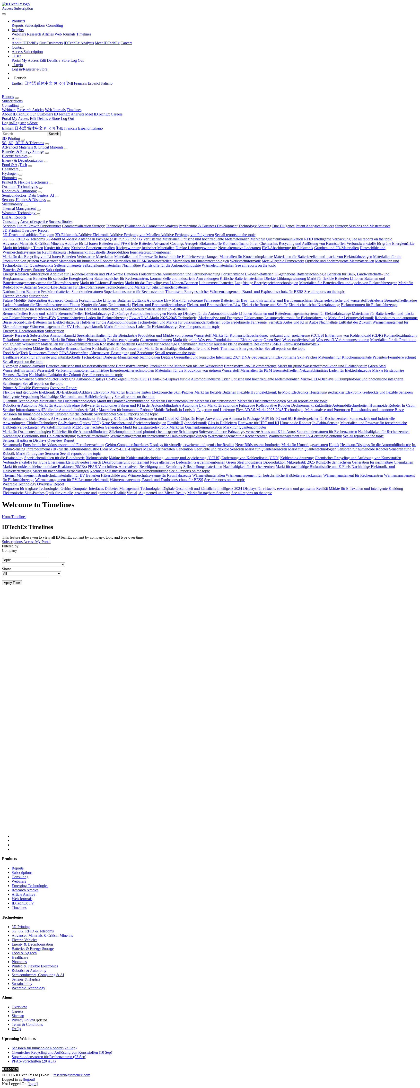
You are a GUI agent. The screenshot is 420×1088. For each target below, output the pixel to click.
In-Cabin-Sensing (325, 423)
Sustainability (12, 204)
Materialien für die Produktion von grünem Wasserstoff (197, 370)
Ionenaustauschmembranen (150, 252)
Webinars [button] (9, 110)
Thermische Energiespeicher (187, 292)
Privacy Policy (23, 1020)
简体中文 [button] (35, 128)
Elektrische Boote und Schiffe (265, 305)
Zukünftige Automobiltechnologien (139, 313)
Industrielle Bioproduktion (108, 252)
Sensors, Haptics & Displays (24, 200)
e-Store (64, 60)
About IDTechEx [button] (15, 114)
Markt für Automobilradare (59, 405)
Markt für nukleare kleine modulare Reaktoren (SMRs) (240, 344)
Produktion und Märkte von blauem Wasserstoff (174, 335)
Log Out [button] (67, 118)
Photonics (9, 178)
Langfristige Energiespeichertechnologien (266, 283)
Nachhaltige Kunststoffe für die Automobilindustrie (161, 265)
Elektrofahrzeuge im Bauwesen (27, 309)
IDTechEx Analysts (79, 43)
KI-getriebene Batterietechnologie (300, 274)
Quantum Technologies (20, 186)
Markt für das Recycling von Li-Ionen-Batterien (39, 256)
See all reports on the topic (235, 235)
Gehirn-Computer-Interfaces (127, 445)
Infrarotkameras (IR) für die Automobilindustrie (52, 410)
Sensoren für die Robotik (73, 414)
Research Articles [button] (30, 110)
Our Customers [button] (41, 114)
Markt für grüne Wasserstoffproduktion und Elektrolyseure (217, 340)
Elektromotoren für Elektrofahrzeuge (369, 305)
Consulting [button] (10, 105)
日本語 (30, 83)
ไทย (69, 83)
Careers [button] (116, 114)
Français (80, 83)
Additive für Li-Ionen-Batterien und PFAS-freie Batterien (109, 243)
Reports (18, 25)
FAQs (16, 1029)
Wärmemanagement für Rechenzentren (238, 436)
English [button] (8, 128)
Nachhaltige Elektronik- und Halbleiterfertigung (77, 397)
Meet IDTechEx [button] (97, 114)
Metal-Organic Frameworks (283, 261)
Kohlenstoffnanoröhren (240, 243)
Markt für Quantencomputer (171, 401)
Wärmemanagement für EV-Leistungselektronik (66, 327)
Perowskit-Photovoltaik (301, 344)
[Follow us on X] (215, 716)
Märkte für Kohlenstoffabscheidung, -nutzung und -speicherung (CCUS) (268, 335)
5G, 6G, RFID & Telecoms (23, 143)
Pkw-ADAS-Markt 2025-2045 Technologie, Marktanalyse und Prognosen (186, 318)
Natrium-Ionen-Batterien (21, 292)
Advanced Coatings (168, 243)
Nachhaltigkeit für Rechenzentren (117, 348)
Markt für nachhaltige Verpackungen (61, 471)
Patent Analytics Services (315, 226)
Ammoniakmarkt (63, 335)
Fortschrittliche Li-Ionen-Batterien (247, 274)
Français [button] (70, 128)
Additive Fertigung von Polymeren (187, 235)
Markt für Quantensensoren (215, 401)
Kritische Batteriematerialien (93, 248)
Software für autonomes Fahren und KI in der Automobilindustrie (131, 405)
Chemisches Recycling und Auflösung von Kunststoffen (302, 243)
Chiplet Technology (41, 423)
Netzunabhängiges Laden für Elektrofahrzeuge (92, 318)
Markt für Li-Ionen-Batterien (102, 283)
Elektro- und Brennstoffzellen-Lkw (214, 305)
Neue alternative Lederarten (239, 248)
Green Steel (272, 340)
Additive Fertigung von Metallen (134, 235)
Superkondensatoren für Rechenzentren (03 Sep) (49, 1057)
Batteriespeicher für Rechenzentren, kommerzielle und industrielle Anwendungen (156, 278)
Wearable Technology (18, 213)
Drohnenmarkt (119, 305)
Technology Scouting (254, 226)
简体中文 (44, 83)
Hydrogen (10, 173)
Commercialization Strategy (83, 226)
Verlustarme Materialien (161, 239)
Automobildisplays (90, 379)
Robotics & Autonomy (19, 191)
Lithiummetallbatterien (216, 283)
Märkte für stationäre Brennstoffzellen (62, 348)
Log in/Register (23, 69)
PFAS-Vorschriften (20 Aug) (34, 1061)
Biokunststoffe (210, 243)
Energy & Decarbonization (22, 160)
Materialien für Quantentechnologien (201, 261)
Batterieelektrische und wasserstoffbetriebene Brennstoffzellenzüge (365, 300)
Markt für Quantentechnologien (261, 401)
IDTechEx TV (23, 903)
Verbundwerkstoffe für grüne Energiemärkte (380, 243)
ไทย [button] (59, 128)
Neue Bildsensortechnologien (257, 445)
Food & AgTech (14, 165)
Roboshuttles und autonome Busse (377, 410)
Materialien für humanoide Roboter (86, 261)
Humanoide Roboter (385, 405)
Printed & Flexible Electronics (25, 182)
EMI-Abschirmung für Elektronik (287, 248)
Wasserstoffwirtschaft (298, 340)
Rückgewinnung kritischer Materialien (145, 248)
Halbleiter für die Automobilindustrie (108, 322)
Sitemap (18, 1016)
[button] (18, 21)
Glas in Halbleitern (222, 423)
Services (9, 226)
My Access (30, 60)
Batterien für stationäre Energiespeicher (63, 278)
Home (6, 517)
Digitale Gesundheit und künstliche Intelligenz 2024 (201, 357)
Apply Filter (12, 583)
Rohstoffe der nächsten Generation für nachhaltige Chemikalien (148, 344)
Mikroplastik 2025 (301, 462)
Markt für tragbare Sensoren (37, 453)
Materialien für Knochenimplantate (246, 256)
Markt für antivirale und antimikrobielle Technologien (61, 357)
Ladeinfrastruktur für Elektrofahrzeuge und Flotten (41, 305)
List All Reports (14, 217)
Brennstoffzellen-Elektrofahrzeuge (84, 313)
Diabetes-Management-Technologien (131, 357)
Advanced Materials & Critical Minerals (32, 147)
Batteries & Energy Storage (23, 151)
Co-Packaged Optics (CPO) (127, 379)
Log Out (77, 60)
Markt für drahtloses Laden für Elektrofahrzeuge (141, 327)
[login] (32, 1084)
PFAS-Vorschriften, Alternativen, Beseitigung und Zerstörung (106, 353)
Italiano (107, 83)
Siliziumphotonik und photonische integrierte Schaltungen (153, 432)
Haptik (334, 445)
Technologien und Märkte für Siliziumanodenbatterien (147, 287)
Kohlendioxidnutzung (400, 335)
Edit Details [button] (39, 118)
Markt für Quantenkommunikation (276, 239)
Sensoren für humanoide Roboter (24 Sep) (44, 1048)
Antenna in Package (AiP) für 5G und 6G (110, 239)
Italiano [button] (97, 128)
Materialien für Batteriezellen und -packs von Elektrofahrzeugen (323, 256)
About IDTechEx (25, 43)
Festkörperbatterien (55, 292)
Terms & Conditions (27, 1024)
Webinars (19, 34)
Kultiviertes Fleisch (43, 353)
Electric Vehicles (14, 156)
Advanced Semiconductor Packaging (46, 379)
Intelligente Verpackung (332, 239)
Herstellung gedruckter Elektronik (335, 392)
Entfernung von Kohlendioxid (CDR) (354, 335)
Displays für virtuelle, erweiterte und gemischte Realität (191, 445)
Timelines (83, 34)
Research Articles (40, 34)
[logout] (29, 1079)
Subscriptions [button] (12, 101)
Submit (54, 134)
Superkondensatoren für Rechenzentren (134, 292)
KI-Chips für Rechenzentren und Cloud (144, 418)
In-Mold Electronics (293, 392)
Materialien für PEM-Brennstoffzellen (143, 261)
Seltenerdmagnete (67, 265)
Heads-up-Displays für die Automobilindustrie (202, 313)
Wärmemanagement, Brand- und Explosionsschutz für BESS (256, 292)
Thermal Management (19, 208)
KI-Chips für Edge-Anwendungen (201, 418)
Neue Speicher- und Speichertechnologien (134, 423)
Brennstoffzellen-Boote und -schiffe (29, 313)
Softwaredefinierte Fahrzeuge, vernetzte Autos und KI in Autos (269, 322)
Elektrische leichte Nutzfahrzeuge (314, 305)
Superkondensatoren (87, 292)
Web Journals (65, 34)
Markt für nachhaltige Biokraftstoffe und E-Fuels (181, 348)
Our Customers (51, 43)
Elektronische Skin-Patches (296, 357)
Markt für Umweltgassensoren (304, 445)
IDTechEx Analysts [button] (69, 114)
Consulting (54, 25)
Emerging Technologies (30, 886)
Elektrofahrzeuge (111, 309)
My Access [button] (20, 118)
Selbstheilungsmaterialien (101, 265)
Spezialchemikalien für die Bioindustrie (107, 335)
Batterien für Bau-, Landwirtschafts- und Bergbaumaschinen (267, 300)
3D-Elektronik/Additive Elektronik (82, 235)
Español (94, 83)
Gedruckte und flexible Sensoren (387, 392)
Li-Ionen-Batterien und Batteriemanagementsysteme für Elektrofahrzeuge (295, 313)
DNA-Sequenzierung (258, 357)
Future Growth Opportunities (39, 226)
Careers (126, 43)
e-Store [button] (54, 118)
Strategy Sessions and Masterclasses (362, 226)
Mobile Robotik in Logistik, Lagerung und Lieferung (194, 410)
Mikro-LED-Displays (316, 379)
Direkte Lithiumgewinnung (196, 248)
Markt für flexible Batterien (328, 278)
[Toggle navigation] (4, 14)
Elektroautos (253, 318)
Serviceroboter (105, 414)
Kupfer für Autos (57, 248)
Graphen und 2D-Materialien (336, 248)
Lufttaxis (139, 300)
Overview (19, 1007)
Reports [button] (8, 97)
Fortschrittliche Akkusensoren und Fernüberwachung (179, 274)
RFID (308, 239)
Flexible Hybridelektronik (257, 392)
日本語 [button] (20, 128)
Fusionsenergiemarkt (123, 340)
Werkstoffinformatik (245, 261)
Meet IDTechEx (107, 43)
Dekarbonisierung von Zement (26, 340)
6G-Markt (69, 239)
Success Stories (60, 221)
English (17, 83)
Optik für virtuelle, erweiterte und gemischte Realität (85, 493)
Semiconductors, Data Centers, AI (28, 195)
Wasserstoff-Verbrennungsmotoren (342, 340)
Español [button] (84, 128)
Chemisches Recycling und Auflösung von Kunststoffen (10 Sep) (62, 1052)
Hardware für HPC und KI (258, 423)
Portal (16, 60)
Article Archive (23, 894)
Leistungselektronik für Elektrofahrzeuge (295, 318)
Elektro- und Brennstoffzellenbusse (159, 305)
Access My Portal (37, 542)
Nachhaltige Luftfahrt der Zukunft (345, 322)
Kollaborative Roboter (273, 405)
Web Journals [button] (55, 110)
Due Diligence (283, 226)
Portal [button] (6, 118)
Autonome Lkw (159, 300)
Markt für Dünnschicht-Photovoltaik (78, 340)
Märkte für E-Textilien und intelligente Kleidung (366, 488)
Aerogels (191, 243)
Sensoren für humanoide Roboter (28, 414)
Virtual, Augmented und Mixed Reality (156, 493)
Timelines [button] (74, 110)
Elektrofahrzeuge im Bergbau (74, 309)
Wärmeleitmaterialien (218, 265)
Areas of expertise (34, 221)
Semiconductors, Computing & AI (38, 975)
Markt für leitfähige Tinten (23, 248)
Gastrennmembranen (156, 340)
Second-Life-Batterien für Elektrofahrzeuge (71, 287)
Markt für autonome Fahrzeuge (196, 300)
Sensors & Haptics (26, 979)
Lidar (225, 379)
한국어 (59, 83)
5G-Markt (53, 239)
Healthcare (10, 169)
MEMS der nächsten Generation (97, 427)
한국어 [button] (49, 128)
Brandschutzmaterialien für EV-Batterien (156, 309)
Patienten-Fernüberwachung (394, 357)
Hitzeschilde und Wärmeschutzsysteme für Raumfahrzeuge (146, 475)
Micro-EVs (47, 318)
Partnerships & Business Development (208, 226)
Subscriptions (35, 25)
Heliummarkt (77, 252)
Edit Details (49, 60)
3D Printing (11, 138)
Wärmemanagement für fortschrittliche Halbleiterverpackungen (158, 436)
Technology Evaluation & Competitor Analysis (142, 226)
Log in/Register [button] (14, 123)
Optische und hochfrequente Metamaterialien (215, 239)
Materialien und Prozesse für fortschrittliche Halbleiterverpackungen (166, 256)
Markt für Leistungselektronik (351, 318)
